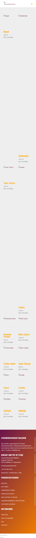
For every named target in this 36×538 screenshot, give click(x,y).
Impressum (4, 473)
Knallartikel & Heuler (9, 497)
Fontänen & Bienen (8, 504)
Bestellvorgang (7, 518)
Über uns (4, 515)
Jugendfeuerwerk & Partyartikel (13, 501)
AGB (20, 473)
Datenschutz (13, 473)
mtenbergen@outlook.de (8, 466)
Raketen (4, 483)
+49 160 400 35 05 (6, 469)
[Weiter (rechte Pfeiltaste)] (2, 537)
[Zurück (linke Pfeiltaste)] (0, 537)
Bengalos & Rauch (7, 494)
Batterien (4, 487)
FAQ (2, 522)
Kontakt (4, 525)
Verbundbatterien (8, 490)
